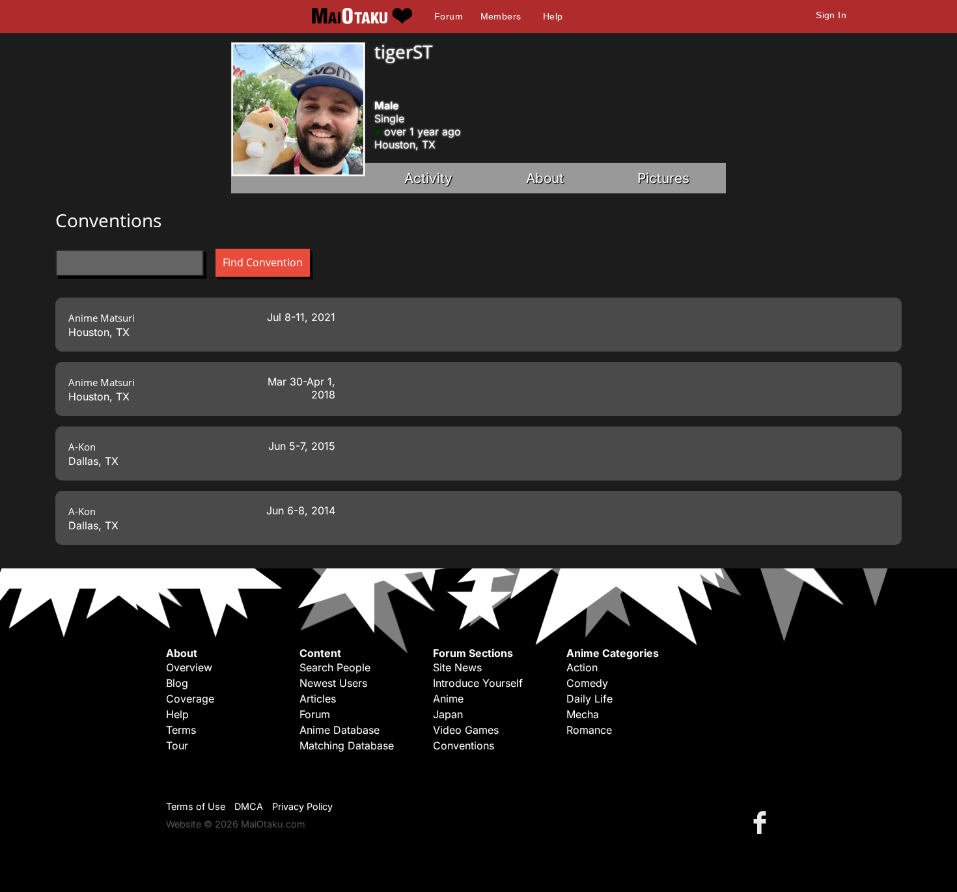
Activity (428, 178)
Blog (177, 683)
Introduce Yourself (478, 683)
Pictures (663, 178)
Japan (448, 714)
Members (500, 16)
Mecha (582, 714)
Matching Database (346, 745)
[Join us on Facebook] (762, 822)
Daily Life (589, 698)
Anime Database (339, 729)
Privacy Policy (302, 806)
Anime (448, 698)
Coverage (190, 698)
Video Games (466, 729)
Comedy (587, 683)
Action (582, 667)
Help (553, 16)
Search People (334, 667)
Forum (448, 16)
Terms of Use (195, 806)
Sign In (831, 15)
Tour (177, 745)
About (545, 178)
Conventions (463, 745)
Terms (181, 729)
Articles (317, 698)
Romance (589, 729)
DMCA (248, 806)
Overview (189, 667)
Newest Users (333, 683)
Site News (457, 667)
